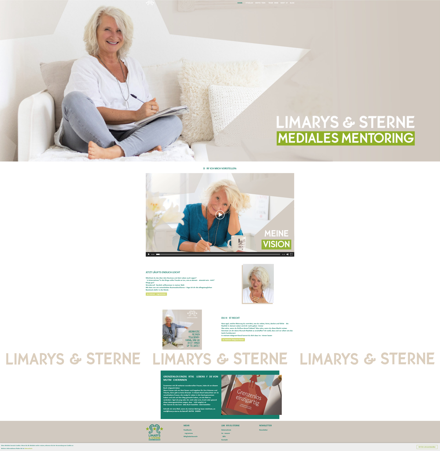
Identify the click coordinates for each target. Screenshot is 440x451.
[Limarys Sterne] (154, 432)
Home (239, 3)
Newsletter (263, 430)
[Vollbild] (291, 254)
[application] (220, 215)
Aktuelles (249, 3)
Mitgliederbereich (191, 436)
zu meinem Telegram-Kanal (233, 340)
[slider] (218, 254)
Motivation (260, 3)
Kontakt (284, 3)
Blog (292, 3)
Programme (273, 3)
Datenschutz (226, 430)
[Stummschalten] (287, 254)
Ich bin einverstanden (427, 447)
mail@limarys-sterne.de (172, 411)
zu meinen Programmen (156, 294)
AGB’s (223, 436)
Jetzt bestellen (204, 405)
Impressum (225, 433)
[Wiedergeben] (149, 254)
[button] (220, 214)
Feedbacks (188, 430)
